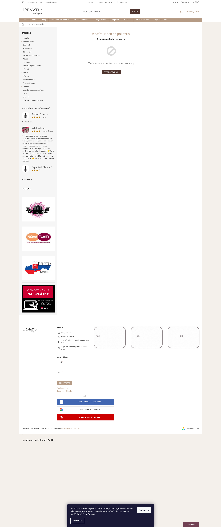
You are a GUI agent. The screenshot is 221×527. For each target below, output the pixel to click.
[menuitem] (24, 20)
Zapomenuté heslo (64, 391)
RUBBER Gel (27, 48)
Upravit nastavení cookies (71, 428)
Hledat (135, 11)
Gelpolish (26, 45)
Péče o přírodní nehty (31, 55)
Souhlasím (144, 510)
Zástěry (26, 76)
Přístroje (26, 69)
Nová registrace (63, 388)
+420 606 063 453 (67, 336)
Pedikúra (26, 62)
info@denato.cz (67, 332)
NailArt (25, 72)
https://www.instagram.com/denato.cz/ (74, 347)
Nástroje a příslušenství (32, 66)
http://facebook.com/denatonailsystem (75, 341)
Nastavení (77, 520)
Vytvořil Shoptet (193, 428)
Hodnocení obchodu (107, 2)
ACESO (25, 59)
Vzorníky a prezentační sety (33, 90)
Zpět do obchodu (111, 72)
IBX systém (27, 52)
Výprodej (26, 97)
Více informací (88, 514)
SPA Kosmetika (29, 79)
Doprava (123, 2)
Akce (25, 93)
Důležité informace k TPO (33, 100)
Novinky (26, 38)
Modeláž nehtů (28, 41)
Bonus (91, 2)
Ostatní (26, 86)
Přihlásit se (64, 383)
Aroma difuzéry (29, 83)
